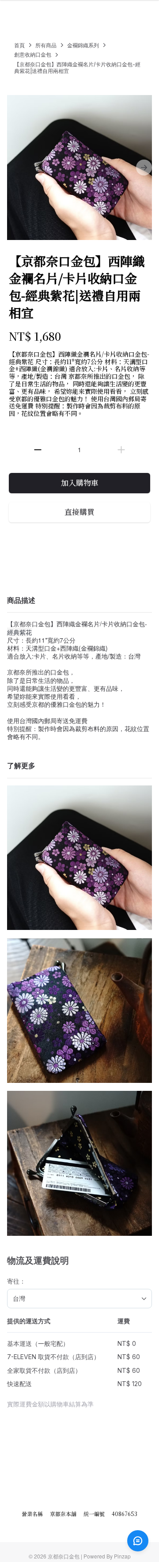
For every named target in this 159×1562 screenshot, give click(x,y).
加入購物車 (79, 482)
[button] (37, 449)
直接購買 (79, 512)
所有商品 (46, 45)
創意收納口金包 (32, 54)
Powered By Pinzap (107, 1556)
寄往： (16, 1281)
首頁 (19, 45)
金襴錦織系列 (83, 45)
